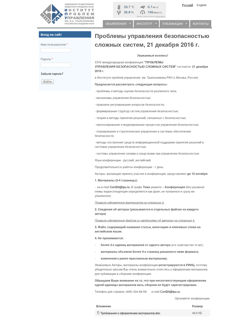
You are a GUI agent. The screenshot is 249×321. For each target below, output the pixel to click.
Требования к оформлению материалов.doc (130, 313)
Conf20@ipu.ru (120, 187)
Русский (187, 5)
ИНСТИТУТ (143, 24)
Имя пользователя (54, 44)
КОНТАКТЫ (201, 24)
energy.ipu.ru (160, 16)
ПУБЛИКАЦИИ (171, 24)
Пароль (47, 59)
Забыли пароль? (52, 74)
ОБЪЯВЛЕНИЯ (115, 24)
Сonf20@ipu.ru (170, 291)
